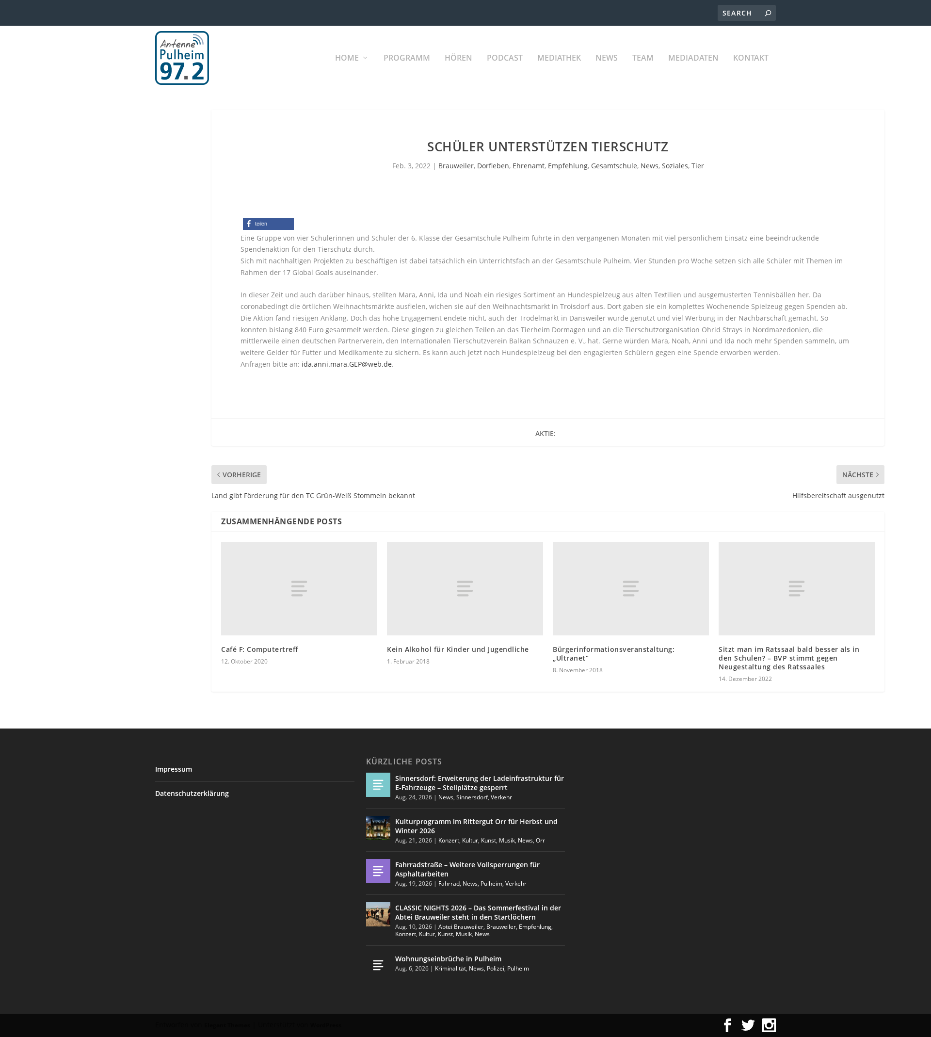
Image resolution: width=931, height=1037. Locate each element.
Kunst (488, 840)
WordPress (325, 1025)
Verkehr (501, 797)
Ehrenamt (529, 165)
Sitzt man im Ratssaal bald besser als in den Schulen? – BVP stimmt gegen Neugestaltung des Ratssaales (789, 658)
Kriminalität (450, 968)
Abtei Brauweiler (460, 927)
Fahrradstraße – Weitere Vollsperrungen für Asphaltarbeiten (467, 869)
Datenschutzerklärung (192, 793)
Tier (697, 165)
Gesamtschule (614, 165)
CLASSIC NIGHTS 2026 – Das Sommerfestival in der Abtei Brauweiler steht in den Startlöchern (478, 912)
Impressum (173, 769)
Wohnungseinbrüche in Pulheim (448, 958)
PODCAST (505, 58)
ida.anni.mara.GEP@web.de (347, 364)
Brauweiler (456, 165)
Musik (507, 840)
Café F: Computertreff (259, 649)
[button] (268, 224)
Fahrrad (449, 883)
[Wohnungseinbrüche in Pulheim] (378, 965)
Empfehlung (568, 165)
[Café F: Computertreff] (299, 588)
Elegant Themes (227, 1025)
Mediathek (559, 58)
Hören (458, 58)
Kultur (470, 840)
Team (643, 58)
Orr (540, 840)
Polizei (495, 968)
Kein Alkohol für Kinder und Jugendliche (458, 649)
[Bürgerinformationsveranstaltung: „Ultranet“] (631, 588)
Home (347, 58)
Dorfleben (493, 165)
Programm (407, 58)
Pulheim (491, 883)
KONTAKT (751, 58)
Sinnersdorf (472, 797)
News (606, 58)
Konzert (448, 840)
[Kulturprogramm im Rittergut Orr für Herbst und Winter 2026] (378, 828)
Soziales (675, 165)
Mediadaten (693, 58)
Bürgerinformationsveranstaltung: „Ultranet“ (613, 654)
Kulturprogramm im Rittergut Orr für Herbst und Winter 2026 (476, 826)
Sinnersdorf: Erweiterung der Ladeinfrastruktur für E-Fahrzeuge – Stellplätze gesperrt (479, 783)
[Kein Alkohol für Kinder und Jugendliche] (465, 588)
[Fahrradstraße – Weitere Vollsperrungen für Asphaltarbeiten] (378, 871)
